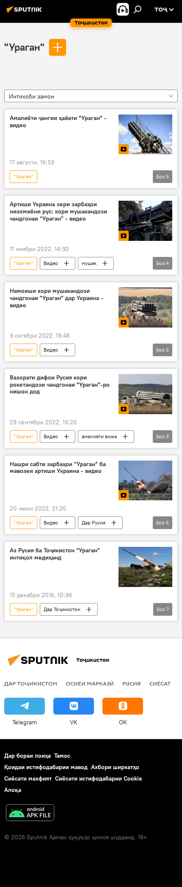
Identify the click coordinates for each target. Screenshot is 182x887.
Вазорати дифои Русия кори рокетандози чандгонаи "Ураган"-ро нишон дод (60, 385)
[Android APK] (30, 813)
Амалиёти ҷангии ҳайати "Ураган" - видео (58, 122)
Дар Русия (93, 522)
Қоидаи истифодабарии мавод (46, 767)
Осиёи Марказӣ (90, 683)
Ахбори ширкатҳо (115, 767)
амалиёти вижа (99, 436)
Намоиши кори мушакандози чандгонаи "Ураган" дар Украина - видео (56, 298)
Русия (131, 683)
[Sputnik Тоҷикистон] (25, 12)
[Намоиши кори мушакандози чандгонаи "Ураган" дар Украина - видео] (145, 307)
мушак (89, 263)
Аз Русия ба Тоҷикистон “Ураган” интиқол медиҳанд (55, 554)
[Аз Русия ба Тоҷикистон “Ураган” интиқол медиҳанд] (145, 567)
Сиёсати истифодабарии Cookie (98, 778)
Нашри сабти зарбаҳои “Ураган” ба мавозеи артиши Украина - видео (58, 468)
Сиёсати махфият (28, 778)
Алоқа (12, 790)
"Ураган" (24, 47)
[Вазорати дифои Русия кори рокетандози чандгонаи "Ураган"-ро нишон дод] (145, 394)
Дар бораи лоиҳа (27, 755)
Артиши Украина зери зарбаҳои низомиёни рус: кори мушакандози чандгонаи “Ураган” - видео (58, 211)
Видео (51, 263)
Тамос (62, 755)
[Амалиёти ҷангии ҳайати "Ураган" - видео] (145, 135)
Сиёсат (160, 683)
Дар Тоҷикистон (62, 609)
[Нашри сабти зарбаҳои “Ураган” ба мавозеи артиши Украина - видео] (145, 481)
